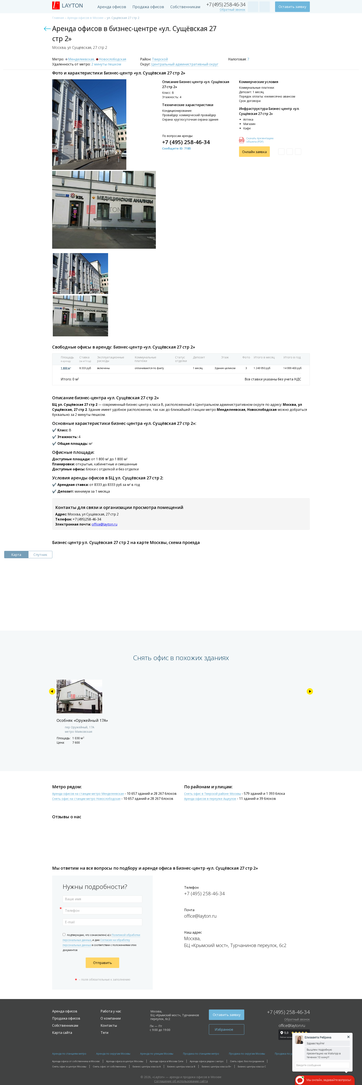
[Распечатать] (290, 151)
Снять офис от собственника (109, 1066)
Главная (58, 18)
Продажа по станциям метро (201, 1053)
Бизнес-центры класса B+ (216, 1066)
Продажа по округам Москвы (247, 1053)
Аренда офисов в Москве (85, 18)
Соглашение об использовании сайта (181, 1081)
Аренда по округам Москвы (113, 1053)
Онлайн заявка (254, 152)
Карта (16, 554)
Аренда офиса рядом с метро (207, 1061)
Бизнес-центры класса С (252, 1066)
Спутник (40, 554)
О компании (111, 1018)
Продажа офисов (148, 6)
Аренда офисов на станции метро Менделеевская (88, 794)
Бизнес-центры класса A (147, 1066)
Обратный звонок (232, 10)
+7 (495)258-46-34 (87, 519)
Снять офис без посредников (247, 1061)
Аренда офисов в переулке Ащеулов (210, 799)
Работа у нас (111, 1011)
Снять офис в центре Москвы (69, 1066)
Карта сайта (62, 1032)
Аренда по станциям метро (69, 1053)
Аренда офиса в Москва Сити (166, 1061)
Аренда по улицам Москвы (156, 1053)
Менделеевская (81, 59)
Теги (104, 1032)
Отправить (102, 962)
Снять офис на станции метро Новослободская (86, 799)
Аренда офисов (111, 6)
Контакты (109, 1025)
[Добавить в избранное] (281, 151)
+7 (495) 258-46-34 (225, 4)
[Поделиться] (298, 151)
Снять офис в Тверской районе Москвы (212, 794)
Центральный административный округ (184, 64)
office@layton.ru (104, 524)
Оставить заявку (292, 6)
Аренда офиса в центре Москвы (124, 1061)
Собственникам (185, 6)
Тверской (160, 59)
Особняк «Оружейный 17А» (82, 720)
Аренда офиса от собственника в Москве (76, 1061)
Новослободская (112, 59)
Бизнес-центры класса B (181, 1066)
